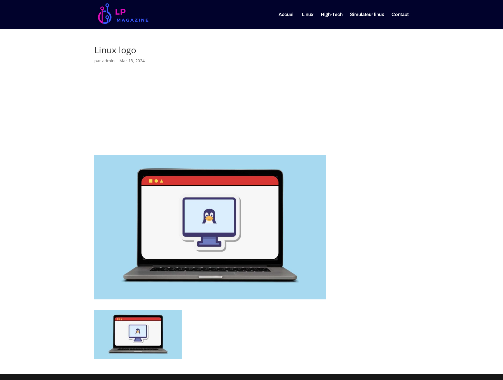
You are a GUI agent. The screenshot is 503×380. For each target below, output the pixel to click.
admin (108, 60)
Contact (400, 15)
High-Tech (332, 15)
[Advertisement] (210, 112)
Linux (308, 15)
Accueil (287, 15)
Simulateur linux (367, 15)
